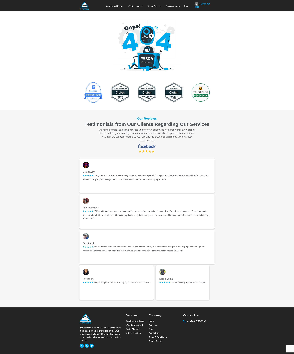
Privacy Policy (155, 341)
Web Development (134, 325)
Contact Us (154, 333)
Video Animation (133, 333)
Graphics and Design (135, 321)
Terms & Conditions (158, 337)
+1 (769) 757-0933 (202, 5)
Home (151, 321)
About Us (153, 325)
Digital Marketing (133, 329)
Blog (186, 6)
